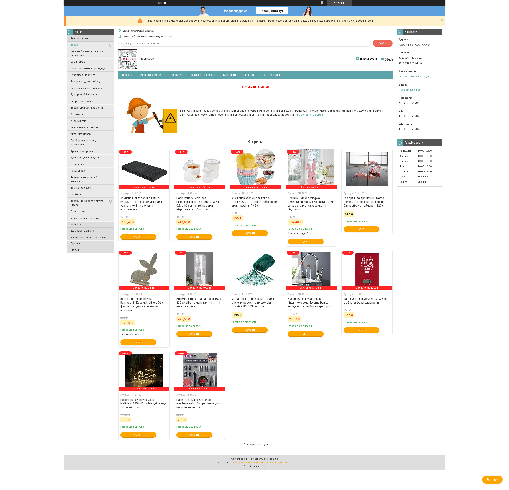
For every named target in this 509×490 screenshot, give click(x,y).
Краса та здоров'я (82, 151)
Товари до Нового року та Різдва (87, 203)
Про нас (75, 243)
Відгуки (75, 250)
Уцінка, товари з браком (85, 218)
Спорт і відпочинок (82, 101)
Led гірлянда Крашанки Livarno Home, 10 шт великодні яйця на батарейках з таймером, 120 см (364, 201)
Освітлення (77, 164)
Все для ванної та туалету (86, 88)
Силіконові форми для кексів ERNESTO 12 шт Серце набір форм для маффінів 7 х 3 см (254, 201)
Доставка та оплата (82, 230)
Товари (75, 44)
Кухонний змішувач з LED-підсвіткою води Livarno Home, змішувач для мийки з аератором (309, 302)
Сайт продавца (272, 74)
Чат (495, 479)
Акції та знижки (80, 38)
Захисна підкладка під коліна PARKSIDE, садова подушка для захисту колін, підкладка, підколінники (141, 203)
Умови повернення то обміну (88, 237)
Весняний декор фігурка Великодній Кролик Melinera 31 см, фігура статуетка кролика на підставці (143, 304)
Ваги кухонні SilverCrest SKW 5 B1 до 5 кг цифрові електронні (366, 300)
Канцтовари (78, 170)
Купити (138, 237)
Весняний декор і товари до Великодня (88, 53)
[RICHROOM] (127, 59)
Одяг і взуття (78, 211)
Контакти (76, 224)
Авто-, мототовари (81, 134)
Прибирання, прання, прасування (83, 142)
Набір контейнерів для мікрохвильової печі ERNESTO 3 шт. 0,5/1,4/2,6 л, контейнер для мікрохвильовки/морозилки (199, 203)
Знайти (383, 43)
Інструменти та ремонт (84, 127)
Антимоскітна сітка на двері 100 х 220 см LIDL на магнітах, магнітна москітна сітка (199, 302)
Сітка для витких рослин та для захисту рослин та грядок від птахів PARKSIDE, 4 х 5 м (253, 302)
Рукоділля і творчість (83, 75)
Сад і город (78, 61)
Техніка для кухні (81, 188)
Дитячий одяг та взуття (85, 157)
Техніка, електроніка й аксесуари (84, 179)
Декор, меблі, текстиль (84, 94)
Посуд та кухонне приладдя (88, 68)
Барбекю (76, 194)
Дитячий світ (78, 120)
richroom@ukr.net (409, 89)
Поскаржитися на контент (245, 462)
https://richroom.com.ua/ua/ (415, 76)
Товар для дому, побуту (85, 81)
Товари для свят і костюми (87, 107)
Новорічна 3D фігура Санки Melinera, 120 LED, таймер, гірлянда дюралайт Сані (143, 403)
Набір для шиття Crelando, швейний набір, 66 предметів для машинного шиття (198, 403)
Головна (127, 74)
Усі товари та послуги (255, 444)
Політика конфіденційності (276, 462)
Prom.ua (273, 458)
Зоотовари (77, 114)
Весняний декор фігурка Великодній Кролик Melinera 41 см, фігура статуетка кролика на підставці (310, 203)
